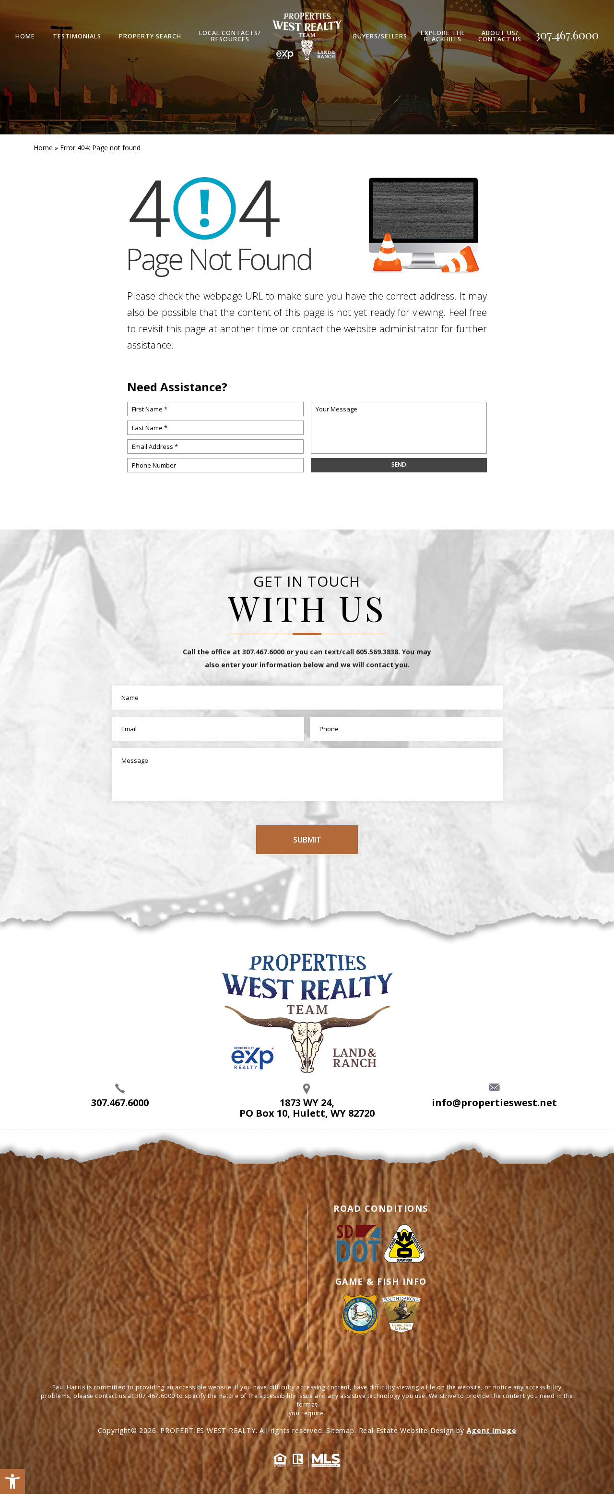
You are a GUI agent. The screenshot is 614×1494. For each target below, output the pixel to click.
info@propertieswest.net (494, 1102)
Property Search (150, 37)
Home (25, 37)
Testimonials (77, 37)
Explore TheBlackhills (443, 36)
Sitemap (340, 1430)
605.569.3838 (377, 651)
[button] (12, 1481)
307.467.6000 (567, 34)
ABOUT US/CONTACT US (499, 36)
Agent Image (492, 1430)
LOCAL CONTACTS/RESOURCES (230, 36)
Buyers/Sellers (380, 37)
